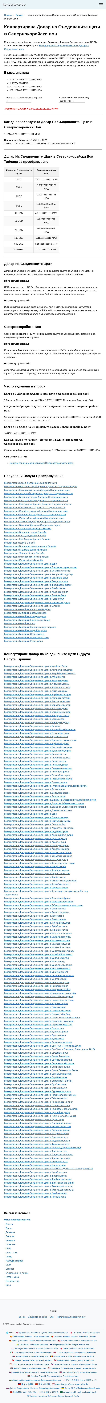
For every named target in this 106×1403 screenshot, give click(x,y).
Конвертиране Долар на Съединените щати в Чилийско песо (35, 1172)
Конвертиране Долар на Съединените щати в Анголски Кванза (36, 684)
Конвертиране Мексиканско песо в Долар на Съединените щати (37, 490)
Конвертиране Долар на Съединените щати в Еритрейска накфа (37, 821)
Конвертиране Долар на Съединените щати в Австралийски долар (38, 574)
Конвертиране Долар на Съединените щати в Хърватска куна (35, 1161)
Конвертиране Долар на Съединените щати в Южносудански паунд (38, 1190)
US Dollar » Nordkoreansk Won (86, 1333)
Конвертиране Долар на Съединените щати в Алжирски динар (36, 680)
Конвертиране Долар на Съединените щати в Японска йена (35, 595)
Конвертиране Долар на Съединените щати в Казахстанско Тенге (37, 852)
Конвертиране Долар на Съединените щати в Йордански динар (36, 849)
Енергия (10, 1236)
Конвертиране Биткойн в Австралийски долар (27, 609)
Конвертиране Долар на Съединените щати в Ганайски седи (35, 761)
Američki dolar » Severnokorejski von (30, 1368)
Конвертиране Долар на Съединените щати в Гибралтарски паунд (38, 779)
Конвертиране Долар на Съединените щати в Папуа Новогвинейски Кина (42, 1017)
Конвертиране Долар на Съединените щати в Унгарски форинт (36, 1133)
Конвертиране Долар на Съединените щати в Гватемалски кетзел (37, 768)
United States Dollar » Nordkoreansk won (79, 1341)
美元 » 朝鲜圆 (44, 1384)
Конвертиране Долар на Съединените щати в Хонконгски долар (37, 602)
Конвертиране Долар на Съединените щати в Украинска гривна (37, 1130)
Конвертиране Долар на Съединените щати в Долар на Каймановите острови (44, 803)
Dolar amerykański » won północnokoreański (76, 1352)
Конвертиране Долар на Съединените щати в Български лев (35, 754)
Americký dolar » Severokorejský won (32, 1356)
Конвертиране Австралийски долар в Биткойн (27, 528)
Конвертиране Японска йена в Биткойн (24, 553)
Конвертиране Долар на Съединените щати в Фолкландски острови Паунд (42, 1147)
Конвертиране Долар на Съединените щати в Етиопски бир (34, 824)
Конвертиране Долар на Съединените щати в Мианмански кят (36, 972)
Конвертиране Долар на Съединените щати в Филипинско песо (36, 1144)
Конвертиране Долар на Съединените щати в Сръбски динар (35, 1084)
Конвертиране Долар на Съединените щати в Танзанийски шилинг (38, 1102)
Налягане (10, 1244)
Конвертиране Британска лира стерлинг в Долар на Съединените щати (40, 486)
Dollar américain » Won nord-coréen (79, 1349)
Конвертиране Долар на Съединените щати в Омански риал (35, 1007)
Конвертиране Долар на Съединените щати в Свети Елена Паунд (38, 1060)
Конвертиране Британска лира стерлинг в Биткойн (30, 546)
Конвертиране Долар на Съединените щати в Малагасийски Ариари (39, 951)
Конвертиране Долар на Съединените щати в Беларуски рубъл (36, 715)
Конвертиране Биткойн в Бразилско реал (25, 613)
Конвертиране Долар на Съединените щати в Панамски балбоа (37, 1014)
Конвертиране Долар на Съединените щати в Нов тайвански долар (38, 996)
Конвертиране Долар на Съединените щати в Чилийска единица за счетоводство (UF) (48, 1168)
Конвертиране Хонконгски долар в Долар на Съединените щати (37, 521)
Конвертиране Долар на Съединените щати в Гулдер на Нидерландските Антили (45, 786)
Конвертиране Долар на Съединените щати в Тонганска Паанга (37, 1105)
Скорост (10, 1269)
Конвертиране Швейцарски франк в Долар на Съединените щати (37, 504)
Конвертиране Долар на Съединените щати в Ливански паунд (36, 930)
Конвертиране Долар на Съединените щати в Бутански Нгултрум (37, 751)
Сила (8, 1265)
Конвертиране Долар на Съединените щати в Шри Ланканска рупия (39, 1183)
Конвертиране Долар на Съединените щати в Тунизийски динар (37, 1112)
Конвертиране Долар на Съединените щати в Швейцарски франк (37, 585)
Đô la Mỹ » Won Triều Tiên (24, 1392)
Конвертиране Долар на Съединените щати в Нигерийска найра (37, 989)
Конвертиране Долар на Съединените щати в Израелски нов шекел (38, 828)
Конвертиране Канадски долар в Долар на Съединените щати (36, 500)
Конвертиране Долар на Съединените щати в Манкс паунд (34, 961)
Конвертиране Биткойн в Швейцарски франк (27, 620)
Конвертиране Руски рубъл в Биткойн (23, 560)
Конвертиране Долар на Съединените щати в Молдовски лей (35, 979)
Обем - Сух (11, 1252)
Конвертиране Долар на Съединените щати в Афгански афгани (37, 698)
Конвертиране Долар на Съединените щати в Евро (30, 564)
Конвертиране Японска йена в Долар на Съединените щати (35, 514)
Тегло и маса (12, 1277)
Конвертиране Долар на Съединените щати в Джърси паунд (35, 796)
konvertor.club (14, 4)
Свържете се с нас (37, 1317)
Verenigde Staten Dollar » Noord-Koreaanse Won (36, 1349)
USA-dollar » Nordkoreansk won (34, 1345)
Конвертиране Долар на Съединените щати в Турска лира (34, 1119)
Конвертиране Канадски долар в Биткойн (25, 535)
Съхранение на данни (17, 1273)
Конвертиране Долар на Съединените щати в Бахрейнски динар (37, 712)
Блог (52, 1317)
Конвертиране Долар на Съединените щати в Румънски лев (35, 1035)
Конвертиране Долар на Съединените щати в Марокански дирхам (38, 965)
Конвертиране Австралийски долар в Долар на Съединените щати (38, 493)
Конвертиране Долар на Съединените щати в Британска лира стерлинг (40, 567)
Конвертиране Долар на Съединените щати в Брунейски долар (36, 743)
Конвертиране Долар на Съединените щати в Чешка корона (35, 1165)
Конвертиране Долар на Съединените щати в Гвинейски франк (36, 772)
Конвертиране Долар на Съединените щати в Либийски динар (36, 926)
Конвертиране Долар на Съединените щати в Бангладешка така (37, 701)
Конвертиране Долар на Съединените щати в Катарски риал (35, 866)
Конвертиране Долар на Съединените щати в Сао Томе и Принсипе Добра (42, 1046)
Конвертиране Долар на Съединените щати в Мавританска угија (37, 937)
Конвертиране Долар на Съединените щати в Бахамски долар (36, 708)
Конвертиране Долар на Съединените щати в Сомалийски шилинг (38, 1081)
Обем (8, 1248)
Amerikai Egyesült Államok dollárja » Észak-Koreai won (55, 1376)
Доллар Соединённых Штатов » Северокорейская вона (34, 1388)
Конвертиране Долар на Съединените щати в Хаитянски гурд (35, 1151)
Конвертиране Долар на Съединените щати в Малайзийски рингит (38, 954)
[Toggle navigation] (101, 4)
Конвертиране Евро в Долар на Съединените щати (30, 483)
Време (9, 1228)
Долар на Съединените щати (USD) (24, 97)
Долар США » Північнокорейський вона (82, 1388)
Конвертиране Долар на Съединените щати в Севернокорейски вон (39, 1063)
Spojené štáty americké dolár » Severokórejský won (34, 1372)
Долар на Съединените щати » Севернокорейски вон (43, 1333)
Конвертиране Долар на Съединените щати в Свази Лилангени (36, 1056)
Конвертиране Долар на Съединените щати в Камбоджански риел (38, 856)
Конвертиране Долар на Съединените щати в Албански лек (34, 677)
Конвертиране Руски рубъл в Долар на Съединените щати (34, 518)
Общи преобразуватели (17, 1220)
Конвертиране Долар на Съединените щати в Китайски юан (34, 588)
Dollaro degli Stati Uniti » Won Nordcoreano (32, 1352)
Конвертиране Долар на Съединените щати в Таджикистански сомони (40, 1095)
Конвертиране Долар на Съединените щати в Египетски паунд (36, 817)
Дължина (10, 1232)
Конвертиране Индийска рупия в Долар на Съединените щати (36, 511)
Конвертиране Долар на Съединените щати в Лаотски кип (34, 916)
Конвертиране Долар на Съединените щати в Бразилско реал (36, 578)
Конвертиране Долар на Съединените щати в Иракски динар (35, 838)
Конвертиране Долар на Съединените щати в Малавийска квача (37, 947)
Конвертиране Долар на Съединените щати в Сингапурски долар (37, 1074)
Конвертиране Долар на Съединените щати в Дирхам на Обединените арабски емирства (50, 800)
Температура (12, 1281)
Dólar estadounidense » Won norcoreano (31, 1337)
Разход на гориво (14, 1261)
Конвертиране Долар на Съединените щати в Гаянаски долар (36, 765)
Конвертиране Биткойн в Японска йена (24, 634)
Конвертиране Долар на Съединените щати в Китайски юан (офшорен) (40, 881)
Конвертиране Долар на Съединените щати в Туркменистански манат (40, 1116)
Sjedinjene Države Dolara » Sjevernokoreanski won (73, 1368)
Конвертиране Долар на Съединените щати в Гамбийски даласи (37, 758)
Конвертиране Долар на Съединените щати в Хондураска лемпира (38, 1154)
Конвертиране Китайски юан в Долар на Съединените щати (34, 507)
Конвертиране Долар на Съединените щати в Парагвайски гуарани (38, 1021)
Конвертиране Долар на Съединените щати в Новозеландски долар (39, 1000)
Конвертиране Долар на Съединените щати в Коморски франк (36, 888)
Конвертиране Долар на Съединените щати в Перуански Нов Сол (38, 1024)
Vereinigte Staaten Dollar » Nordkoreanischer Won (34, 1341)
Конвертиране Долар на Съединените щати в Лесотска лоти (35, 919)
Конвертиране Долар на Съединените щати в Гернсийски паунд (37, 775)
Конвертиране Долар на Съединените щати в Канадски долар (36, 581)
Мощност (10, 1240)
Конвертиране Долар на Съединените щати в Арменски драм (35, 691)
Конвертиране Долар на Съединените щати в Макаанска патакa (37, 940)
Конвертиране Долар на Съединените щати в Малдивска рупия (36, 958)
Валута (19, 15)
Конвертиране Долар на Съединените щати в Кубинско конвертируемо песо (43, 905)
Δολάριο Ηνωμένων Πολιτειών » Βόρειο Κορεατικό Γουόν (54, 1396)
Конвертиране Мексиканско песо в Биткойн (26, 557)
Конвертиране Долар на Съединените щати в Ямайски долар (35, 1193)
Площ (8, 1256)
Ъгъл (8, 1285)
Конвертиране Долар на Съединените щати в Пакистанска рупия (37, 1010)
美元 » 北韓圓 (27, 1384)
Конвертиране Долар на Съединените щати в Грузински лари (35, 782)
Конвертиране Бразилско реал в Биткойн (25, 532)
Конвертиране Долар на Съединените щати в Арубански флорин (37, 694)
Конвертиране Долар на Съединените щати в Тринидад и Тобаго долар (41, 1109)
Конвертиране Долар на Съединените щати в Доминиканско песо (38, 810)
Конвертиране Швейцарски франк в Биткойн (27, 539)
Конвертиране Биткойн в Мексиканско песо (26, 637)
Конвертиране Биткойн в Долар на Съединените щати (32, 525)
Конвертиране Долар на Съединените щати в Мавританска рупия (38, 933)
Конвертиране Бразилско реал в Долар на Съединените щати (36, 497)
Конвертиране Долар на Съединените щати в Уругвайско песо (36, 1137)
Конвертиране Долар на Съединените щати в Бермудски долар (36, 722)
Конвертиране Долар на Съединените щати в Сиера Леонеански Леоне (41, 1070)
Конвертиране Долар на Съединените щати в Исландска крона (36, 845)
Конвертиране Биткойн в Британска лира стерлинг (30, 627)
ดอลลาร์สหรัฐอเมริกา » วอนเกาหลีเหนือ (71, 1384)
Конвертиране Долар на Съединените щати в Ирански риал (35, 842)
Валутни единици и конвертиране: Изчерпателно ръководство (41, 463)
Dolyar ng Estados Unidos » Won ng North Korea (75, 1364)
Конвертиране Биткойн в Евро (19, 623)
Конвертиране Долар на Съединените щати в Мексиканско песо (37, 571)
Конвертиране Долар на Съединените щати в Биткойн (32, 606)
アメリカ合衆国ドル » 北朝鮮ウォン (81, 1380)
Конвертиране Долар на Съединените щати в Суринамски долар (37, 1091)
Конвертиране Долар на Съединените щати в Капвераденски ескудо (39, 863)
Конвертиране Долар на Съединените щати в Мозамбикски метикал (39, 975)
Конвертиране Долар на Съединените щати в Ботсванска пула (36, 733)
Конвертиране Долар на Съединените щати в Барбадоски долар (37, 705)
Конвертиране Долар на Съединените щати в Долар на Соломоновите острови (45, 807)
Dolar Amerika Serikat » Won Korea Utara (31, 1364)
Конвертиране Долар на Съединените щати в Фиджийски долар (37, 1140)
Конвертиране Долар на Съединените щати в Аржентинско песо (37, 687)
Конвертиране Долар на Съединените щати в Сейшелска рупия (37, 1067)
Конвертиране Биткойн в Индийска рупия (25, 630)
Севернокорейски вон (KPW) (74, 97)
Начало (8, 15)
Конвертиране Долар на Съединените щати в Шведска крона (35, 1176)
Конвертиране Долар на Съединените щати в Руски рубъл (34, 599)
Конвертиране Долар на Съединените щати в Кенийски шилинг (36, 870)
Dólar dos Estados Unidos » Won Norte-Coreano (75, 1337)
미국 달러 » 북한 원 (49, 1392)
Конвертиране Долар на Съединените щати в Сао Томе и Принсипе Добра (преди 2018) (49, 1049)
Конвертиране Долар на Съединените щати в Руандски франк (36, 1031)
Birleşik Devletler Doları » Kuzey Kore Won (33, 1360)
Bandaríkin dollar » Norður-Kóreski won (80, 1372)
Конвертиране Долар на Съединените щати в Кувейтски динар (36, 912)
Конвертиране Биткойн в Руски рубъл (23, 641)
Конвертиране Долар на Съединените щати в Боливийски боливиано (39, 729)
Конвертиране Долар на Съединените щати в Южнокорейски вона (38, 1186)
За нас (22, 1317)
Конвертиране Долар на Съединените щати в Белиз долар (34, 719)
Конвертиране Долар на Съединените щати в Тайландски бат (35, 1098)
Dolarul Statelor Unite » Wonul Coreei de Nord (73, 1356)
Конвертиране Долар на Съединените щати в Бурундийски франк (38, 747)
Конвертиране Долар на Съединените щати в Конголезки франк (37, 898)
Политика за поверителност (71, 1317)
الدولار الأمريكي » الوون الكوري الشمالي (79, 1392)
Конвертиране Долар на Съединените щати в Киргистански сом (37, 873)
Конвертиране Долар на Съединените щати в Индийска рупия (36, 592)
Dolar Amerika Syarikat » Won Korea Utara (75, 1360)
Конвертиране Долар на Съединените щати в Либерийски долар (37, 923)
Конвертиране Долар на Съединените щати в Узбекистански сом (37, 1126)
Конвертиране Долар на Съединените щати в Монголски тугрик (36, 982)
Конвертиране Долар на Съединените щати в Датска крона (34, 789)
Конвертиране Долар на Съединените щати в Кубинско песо (35, 909)
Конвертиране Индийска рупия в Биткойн (25, 550)
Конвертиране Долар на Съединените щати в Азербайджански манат (39, 673)
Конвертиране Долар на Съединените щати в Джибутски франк (36, 793)
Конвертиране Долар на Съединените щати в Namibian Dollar (35, 666)
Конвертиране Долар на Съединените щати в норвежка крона (36, 1003)
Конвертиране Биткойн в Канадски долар (25, 616)
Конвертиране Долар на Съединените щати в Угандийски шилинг (37, 1123)
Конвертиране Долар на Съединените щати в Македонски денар (37, 944)
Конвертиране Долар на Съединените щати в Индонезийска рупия (38, 835)
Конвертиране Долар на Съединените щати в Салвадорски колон (38, 1042)
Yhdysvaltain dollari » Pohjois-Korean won (71, 1345)
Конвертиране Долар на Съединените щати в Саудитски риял (36, 1053)
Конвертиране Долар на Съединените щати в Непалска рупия (36, 986)
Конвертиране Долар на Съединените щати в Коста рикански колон (39, 902)
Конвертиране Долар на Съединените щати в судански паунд (35, 1088)
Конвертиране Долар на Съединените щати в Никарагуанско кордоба (40, 993)
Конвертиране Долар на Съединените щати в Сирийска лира (35, 1077)
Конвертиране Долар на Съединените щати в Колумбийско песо (37, 884)
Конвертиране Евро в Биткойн (19, 543)
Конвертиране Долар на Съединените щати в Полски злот (34, 1028)
